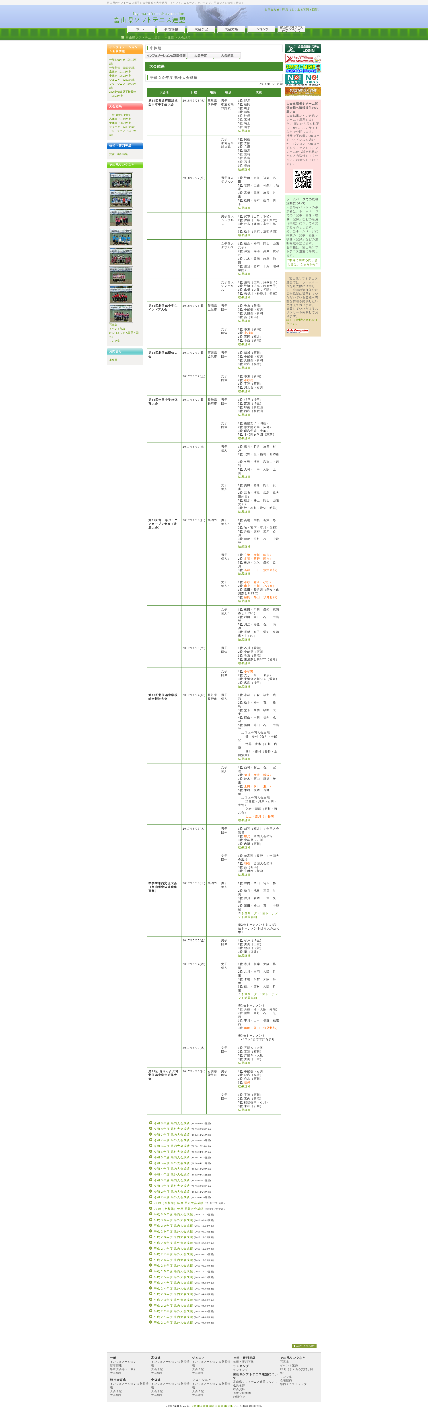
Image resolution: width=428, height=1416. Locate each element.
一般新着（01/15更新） (123, 67)
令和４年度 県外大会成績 (172, 1174)
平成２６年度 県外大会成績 (173, 1265)
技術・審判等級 (118, 154)
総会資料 (239, 1389)
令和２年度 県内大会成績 (172, 1191)
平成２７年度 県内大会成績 (173, 1248)
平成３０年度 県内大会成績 (173, 1214)
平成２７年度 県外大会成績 (173, 1254)
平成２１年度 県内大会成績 (173, 1317)
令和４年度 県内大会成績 (172, 1168)
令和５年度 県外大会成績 (172, 1163)
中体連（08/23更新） (121, 75)
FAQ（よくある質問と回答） (301, 9)
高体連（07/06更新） (121, 118)
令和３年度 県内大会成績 (172, 1180)
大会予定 (157, 1369)
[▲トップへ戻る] (304, 1349)
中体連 (169, 37)
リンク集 (114, 340)
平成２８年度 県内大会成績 (173, 1237)
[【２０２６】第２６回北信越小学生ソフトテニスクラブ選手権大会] (121, 187)
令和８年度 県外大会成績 (172, 1128)
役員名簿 (239, 1385)
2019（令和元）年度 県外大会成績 (179, 1208)
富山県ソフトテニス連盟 (143, 37)
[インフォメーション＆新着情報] (166, 58)
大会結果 (116, 1373)
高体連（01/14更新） (121, 71)
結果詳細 (244, 131)
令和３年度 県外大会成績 (172, 1185)
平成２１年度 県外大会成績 (173, 1322)
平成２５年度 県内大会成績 (173, 1271)
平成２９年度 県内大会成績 (173, 1225)
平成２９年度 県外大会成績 (173, 1231)
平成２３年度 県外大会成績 (173, 1300)
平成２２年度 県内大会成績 (173, 1305)
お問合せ (239, 1396)
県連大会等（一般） (123, 1369)
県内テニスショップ (293, 1384)
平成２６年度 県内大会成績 (173, 1260)
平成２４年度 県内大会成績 (173, 1282)
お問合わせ (272, 9)
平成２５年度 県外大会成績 (173, 1277)
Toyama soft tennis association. (213, 1405)
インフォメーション (123, 1361)
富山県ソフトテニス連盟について (255, 1381)
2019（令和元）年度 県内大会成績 (179, 1203)
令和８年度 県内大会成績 (172, 1123)
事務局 (113, 359)
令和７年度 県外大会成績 (172, 1140)
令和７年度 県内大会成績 (172, 1134)
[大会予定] (200, 58)
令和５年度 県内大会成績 (172, 1157)
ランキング (240, 1369)
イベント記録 (117, 328)
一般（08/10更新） (120, 114)
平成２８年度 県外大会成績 (173, 1243)
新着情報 (116, 1365)
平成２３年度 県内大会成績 (173, 1294)
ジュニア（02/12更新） (123, 79)
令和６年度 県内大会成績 (172, 1146)
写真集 (113, 324)
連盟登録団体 (242, 1393)
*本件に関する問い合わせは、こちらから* (302, 262)
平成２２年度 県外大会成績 (173, 1311)
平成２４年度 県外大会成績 (173, 1288)
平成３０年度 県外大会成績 (173, 1220)
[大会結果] (227, 58)
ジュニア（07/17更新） (123, 127)
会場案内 (286, 1380)
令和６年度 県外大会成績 (172, 1151)
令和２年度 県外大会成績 (172, 1197)
